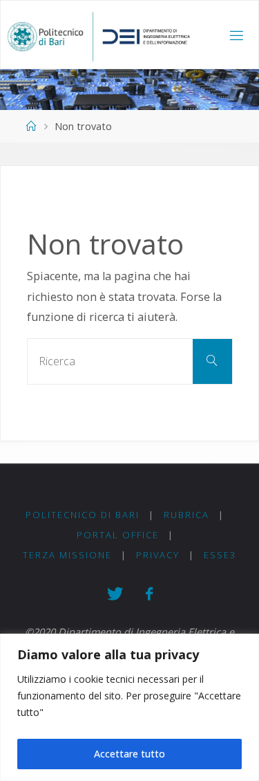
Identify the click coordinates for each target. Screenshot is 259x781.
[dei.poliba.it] (98, 35)
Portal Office (118, 535)
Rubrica (186, 514)
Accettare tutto (129, 753)
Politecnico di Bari (83, 514)
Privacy (158, 555)
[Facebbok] (149, 594)
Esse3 (220, 555)
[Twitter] (114, 594)
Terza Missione (67, 555)
